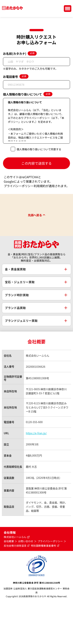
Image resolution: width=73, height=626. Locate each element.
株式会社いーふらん (15, 537)
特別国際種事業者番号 (43, 545)
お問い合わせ (25, 541)
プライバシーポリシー (19, 186)
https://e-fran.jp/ (36, 433)
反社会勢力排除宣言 (15, 545)
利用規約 (40, 186)
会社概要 (9, 541)
